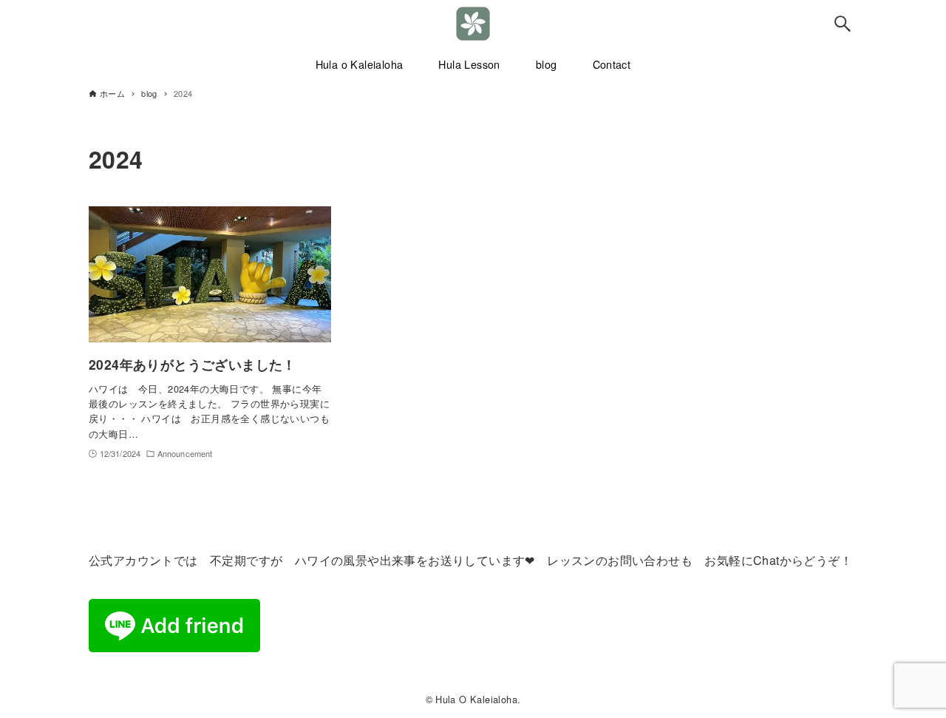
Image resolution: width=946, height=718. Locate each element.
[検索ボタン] (842, 23)
